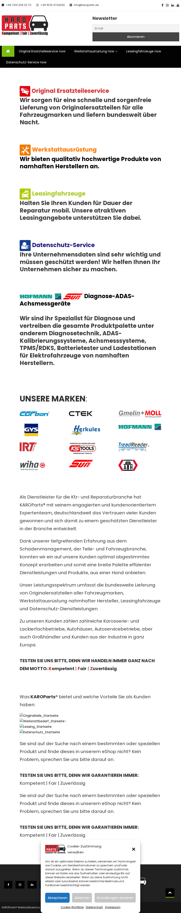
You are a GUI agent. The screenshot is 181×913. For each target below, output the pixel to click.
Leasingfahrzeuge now (143, 51)
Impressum (113, 907)
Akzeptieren (57, 897)
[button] (134, 849)
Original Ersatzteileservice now (42, 51)
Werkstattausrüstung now (94, 51)
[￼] (25, 91)
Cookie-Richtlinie (72, 907)
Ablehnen (82, 897)
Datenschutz (94, 907)
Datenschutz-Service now (26, 62)
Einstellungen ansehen (115, 897)
